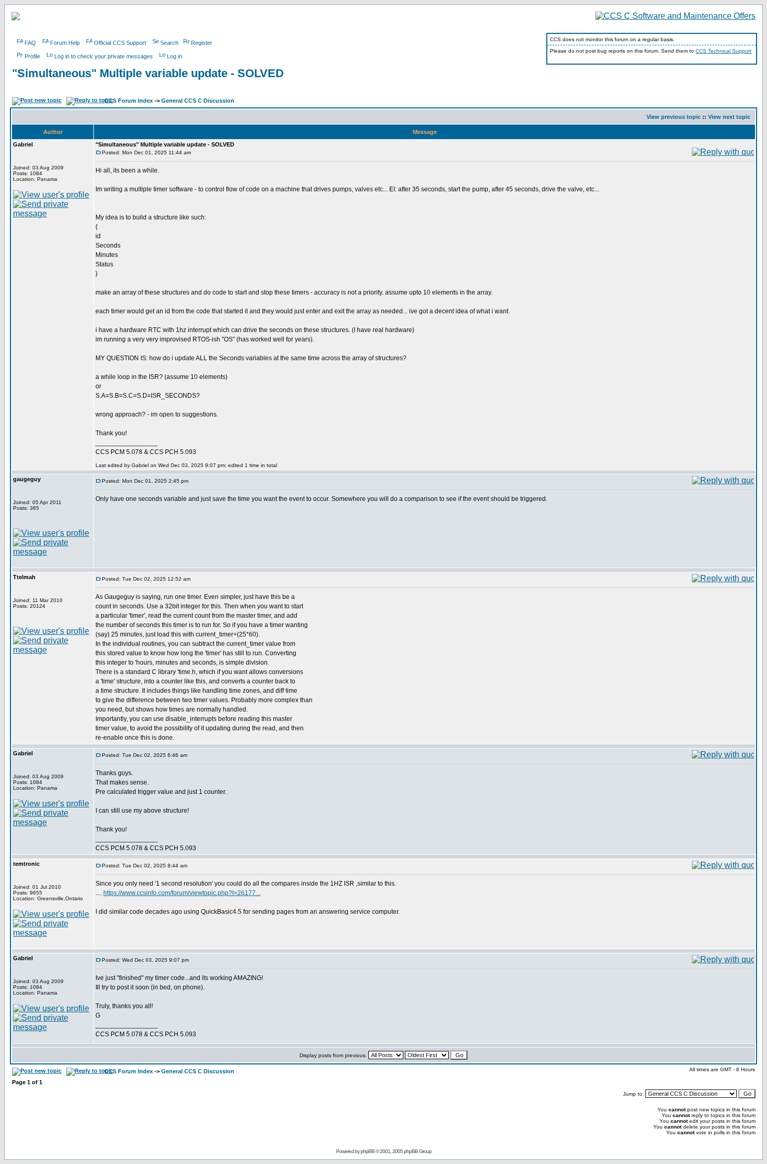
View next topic (729, 117)
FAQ (30, 43)
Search (169, 43)
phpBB (368, 1151)
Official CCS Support (120, 43)
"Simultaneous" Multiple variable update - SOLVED (148, 73)
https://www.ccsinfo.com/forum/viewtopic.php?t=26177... (181, 893)
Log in (174, 56)
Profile (32, 56)
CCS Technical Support (723, 51)
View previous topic (673, 117)
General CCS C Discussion (197, 100)
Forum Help (65, 43)
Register (201, 43)
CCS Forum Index (128, 100)
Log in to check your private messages (103, 56)
